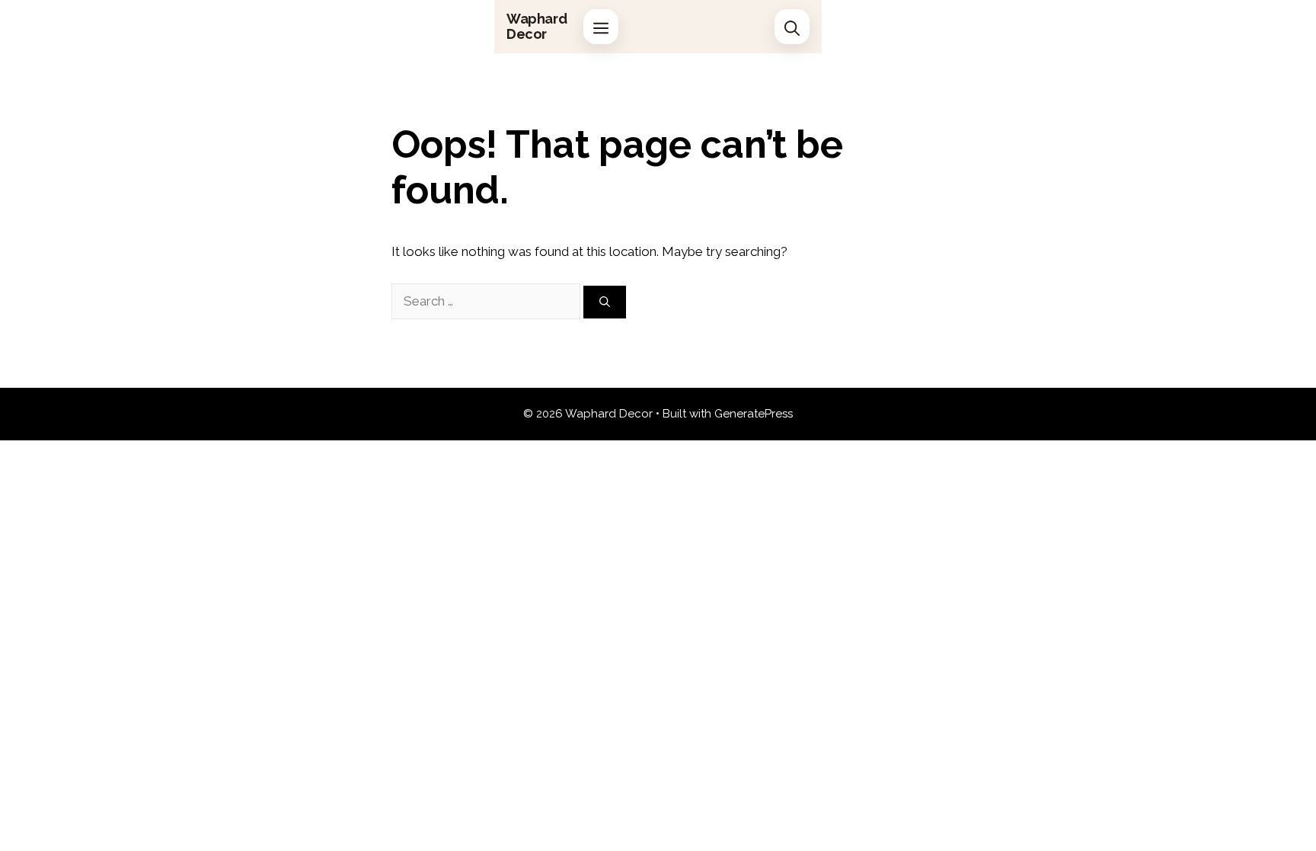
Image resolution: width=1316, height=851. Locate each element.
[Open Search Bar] (792, 26)
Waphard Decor (536, 26)
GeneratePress (753, 414)
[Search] (604, 302)
